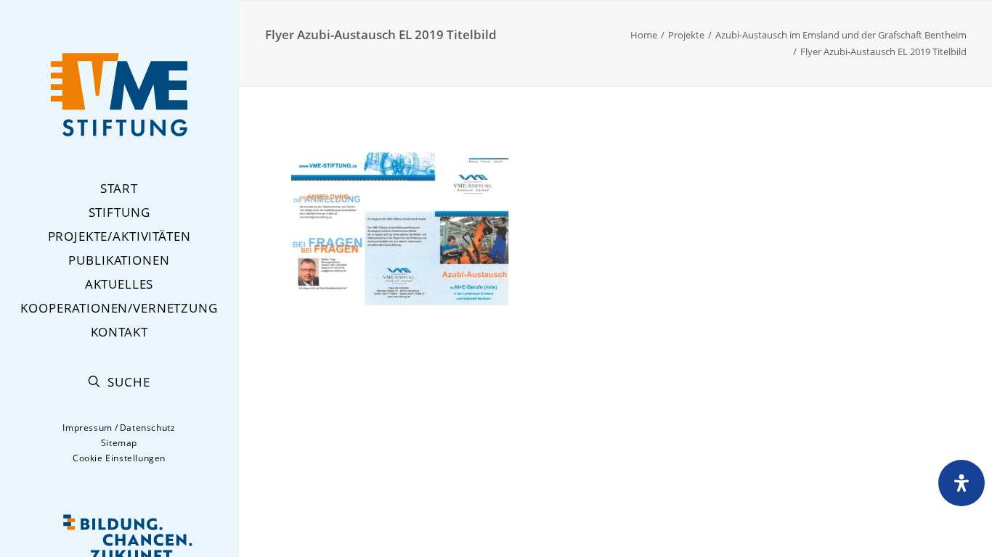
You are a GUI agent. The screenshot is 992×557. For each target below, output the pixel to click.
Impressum (87, 427)
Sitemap (119, 443)
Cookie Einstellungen (119, 458)
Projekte (686, 34)
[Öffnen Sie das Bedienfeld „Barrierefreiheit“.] (961, 483)
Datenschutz (148, 427)
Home (643, 34)
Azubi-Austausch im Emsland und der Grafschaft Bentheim (841, 34)
